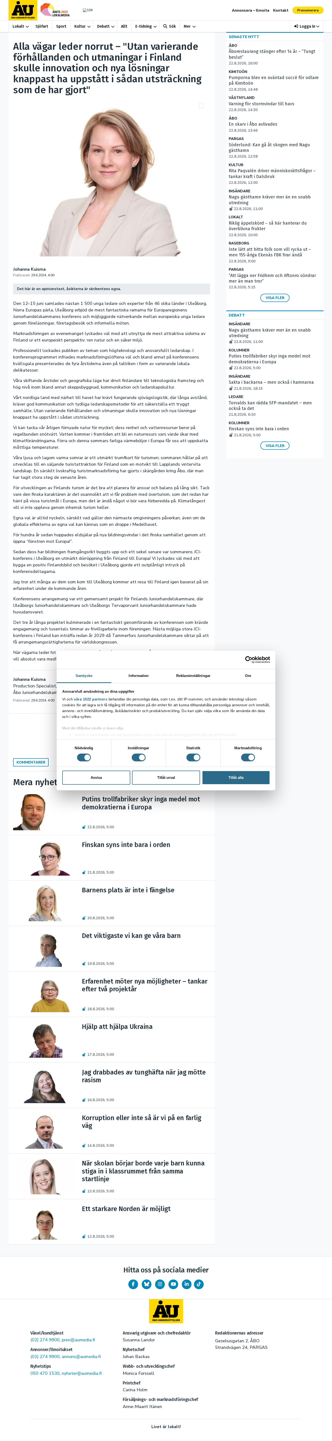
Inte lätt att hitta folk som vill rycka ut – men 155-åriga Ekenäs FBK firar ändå (270, 255)
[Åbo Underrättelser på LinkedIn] (187, 1284)
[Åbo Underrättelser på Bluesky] (146, 1284)
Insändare (239, 191)
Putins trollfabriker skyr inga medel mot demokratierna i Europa (269, 361)
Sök (172, 26)
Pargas (236, 139)
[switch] (139, 757)
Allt (124, 26)
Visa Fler (275, 297)
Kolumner (239, 350)
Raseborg (239, 243)
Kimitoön (238, 72)
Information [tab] (139, 675)
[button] (306, 26)
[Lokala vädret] (85, 10)
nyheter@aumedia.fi (82, 1373)
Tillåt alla (236, 777)
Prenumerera (308, 10)
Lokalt (18, 26)
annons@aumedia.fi (81, 1357)
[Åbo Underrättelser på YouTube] (173, 1284)
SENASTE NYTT (244, 37)
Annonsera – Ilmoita (250, 10)
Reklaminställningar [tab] (193, 675)
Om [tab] (248, 675)
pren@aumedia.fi (78, 1340)
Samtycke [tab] (84, 675)
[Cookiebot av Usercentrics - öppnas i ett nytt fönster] (248, 659)
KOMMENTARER (31, 762)
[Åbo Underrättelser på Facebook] (133, 1284)
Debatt (103, 26)
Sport (61, 26)
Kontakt (280, 10)
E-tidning (143, 26)
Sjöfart (41, 26)
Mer (187, 26)
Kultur (80, 26)
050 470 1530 (45, 1373)
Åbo (233, 45)
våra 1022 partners (90, 699)
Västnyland (242, 98)
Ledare (236, 397)
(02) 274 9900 (45, 1340)
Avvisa (96, 777)
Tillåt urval (166, 777)
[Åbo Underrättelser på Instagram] (160, 1284)
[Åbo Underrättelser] (166, 1311)
